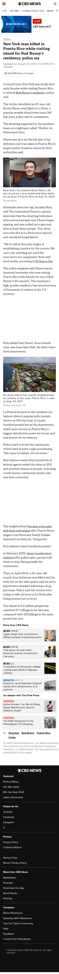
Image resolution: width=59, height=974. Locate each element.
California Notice (12, 847)
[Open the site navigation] (10, 3)
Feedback (8, 934)
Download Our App (13, 888)
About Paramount (12, 913)
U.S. (5, 10)
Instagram (8, 822)
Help (5, 928)
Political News (11, 781)
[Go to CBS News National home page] (29, 3)
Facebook (8, 817)
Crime (6, 39)
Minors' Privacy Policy (15, 863)
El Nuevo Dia (44, 261)
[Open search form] (55, 3)
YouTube (8, 812)
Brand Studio (10, 893)
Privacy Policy (10, 842)
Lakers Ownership (13, 797)
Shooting (13, 733)
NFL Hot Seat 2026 (13, 792)
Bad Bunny (28, 733)
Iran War (14, 10)
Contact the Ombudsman (17, 939)
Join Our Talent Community (18, 923)
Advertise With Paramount (17, 918)
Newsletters (9, 877)
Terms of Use (10, 858)
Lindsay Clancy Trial (33, 10)
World (50, 10)
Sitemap (7, 898)
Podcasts (8, 883)
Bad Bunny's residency (30, 93)
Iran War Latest (11, 787)
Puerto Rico (43, 733)
